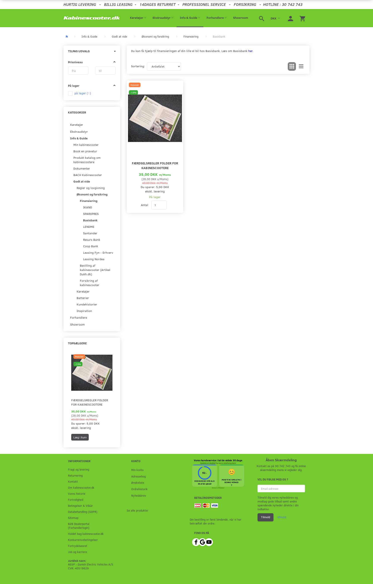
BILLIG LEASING (118, 4)
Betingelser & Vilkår (80, 505)
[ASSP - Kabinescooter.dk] (91, 18)
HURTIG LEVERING (79, 4)
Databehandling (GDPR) (82, 511)
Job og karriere (77, 552)
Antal (145, 205)
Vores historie (76, 493)
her (250, 51)
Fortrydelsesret (77, 546)
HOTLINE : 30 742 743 (282, 4)
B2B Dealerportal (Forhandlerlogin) (78, 525)
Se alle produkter (137, 510)
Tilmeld (265, 517)
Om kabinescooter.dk (81, 487)
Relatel (221, 488)
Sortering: (138, 66)
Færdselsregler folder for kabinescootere (89, 402)
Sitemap (73, 517)
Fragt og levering (78, 469)
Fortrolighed (75, 499)
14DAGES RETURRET (157, 4)
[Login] (290, 18)
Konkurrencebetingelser (83, 539)
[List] (301, 66)
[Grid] (292, 66)
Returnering (75, 475)
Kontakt (73, 481)
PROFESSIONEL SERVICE (204, 4)
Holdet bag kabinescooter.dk (86, 533)
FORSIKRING (245, 4)
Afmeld (281, 517)
